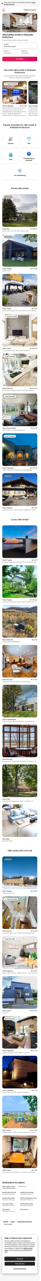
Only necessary (20, 1264)
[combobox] (20, 46)
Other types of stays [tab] (8, 1186)
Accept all (20, 1259)
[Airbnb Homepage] (3, 10)
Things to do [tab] (22, 1186)
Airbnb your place (30, 10)
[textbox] (11, 53)
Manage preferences (19, 1269)
